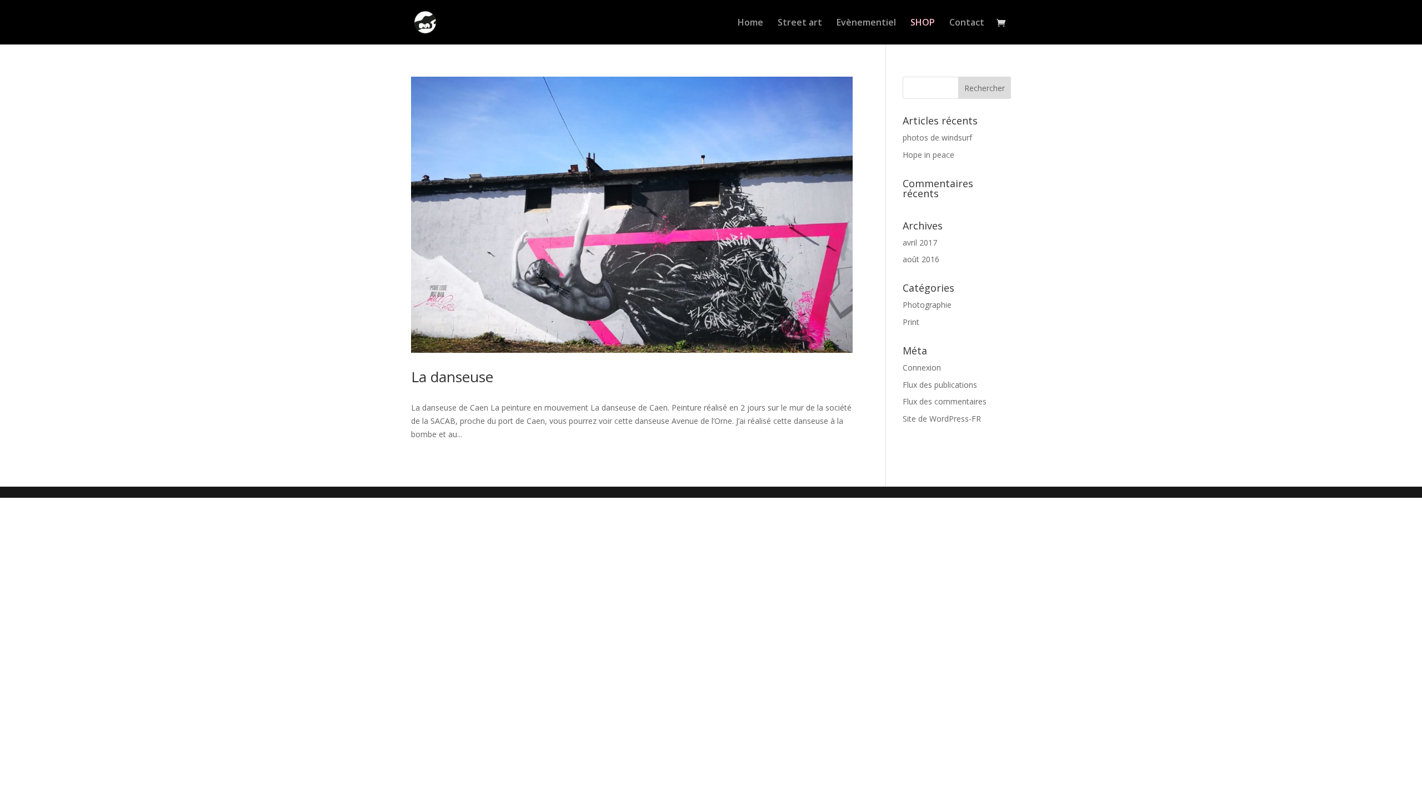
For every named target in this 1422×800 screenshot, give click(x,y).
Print (911, 322)
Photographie (927, 304)
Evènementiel (866, 23)
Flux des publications (940, 384)
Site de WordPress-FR (942, 418)
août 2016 (921, 259)
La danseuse (452, 377)
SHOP (922, 23)
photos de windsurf (937, 137)
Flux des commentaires (945, 401)
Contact (966, 23)
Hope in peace (928, 154)
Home (750, 23)
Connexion (922, 367)
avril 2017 (920, 242)
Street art (800, 23)
